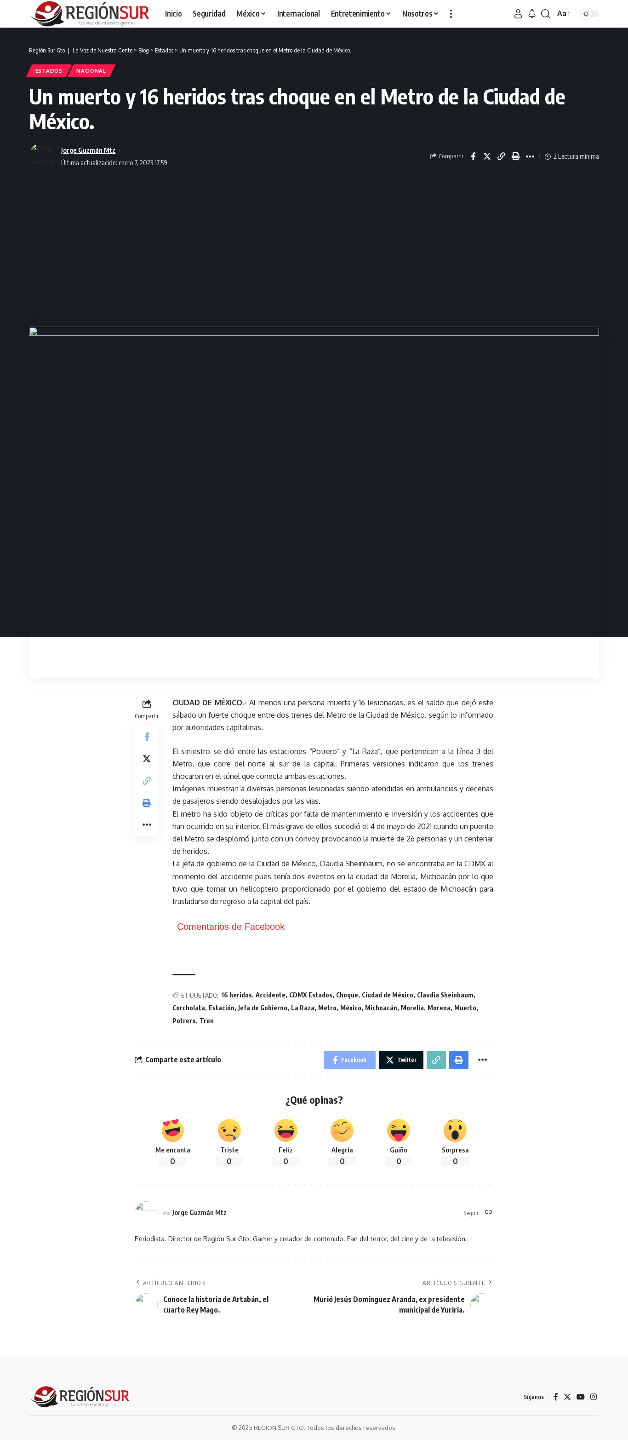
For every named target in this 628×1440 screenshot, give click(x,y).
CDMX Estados (310, 995)
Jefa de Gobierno (262, 1008)
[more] (451, 14)
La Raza (302, 1008)
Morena (439, 1008)
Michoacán (381, 1008)
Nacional (91, 70)
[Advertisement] (314, 248)
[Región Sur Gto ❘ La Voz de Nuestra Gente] (89, 14)
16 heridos (237, 995)
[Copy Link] (501, 156)
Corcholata (188, 1008)
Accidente (270, 995)
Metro (327, 1008)
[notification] (532, 14)
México (350, 1008)
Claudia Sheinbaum (445, 995)
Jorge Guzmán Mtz (88, 150)
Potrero (184, 1021)
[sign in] (518, 13)
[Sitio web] (488, 1212)
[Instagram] (593, 1397)
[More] (530, 156)
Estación (221, 1008)
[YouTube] (580, 1397)
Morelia (412, 1008)
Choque (347, 995)
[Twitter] (567, 1397)
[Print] (515, 156)
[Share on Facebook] (473, 156)
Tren (207, 1021)
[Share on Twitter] (487, 156)
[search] (545, 14)
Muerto (465, 1008)
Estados (49, 70)
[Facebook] (555, 1397)
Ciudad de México (387, 995)
